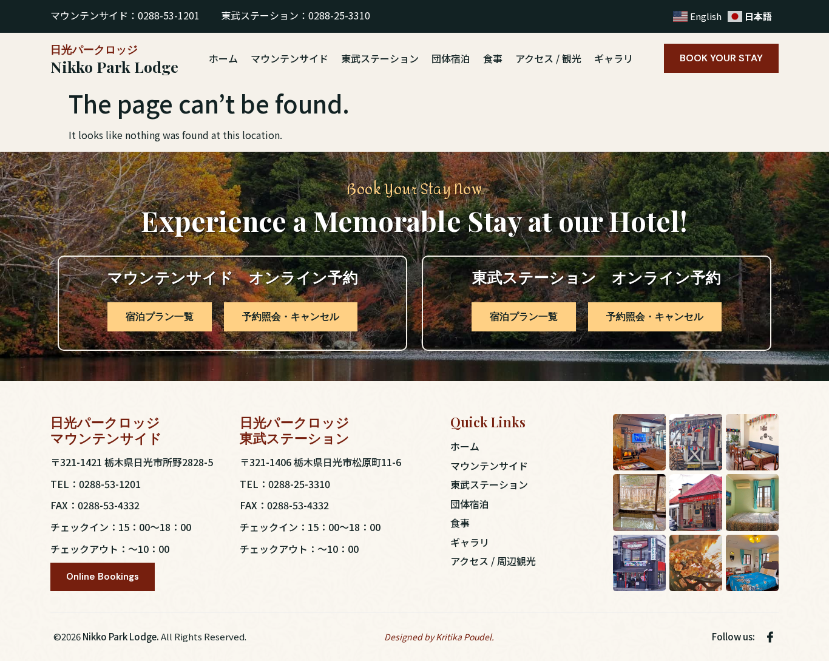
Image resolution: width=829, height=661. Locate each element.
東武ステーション (380, 58)
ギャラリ (613, 58)
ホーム (223, 58)
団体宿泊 (450, 58)
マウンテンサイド (289, 58)
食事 (492, 58)
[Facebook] (770, 636)
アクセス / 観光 (548, 58)
